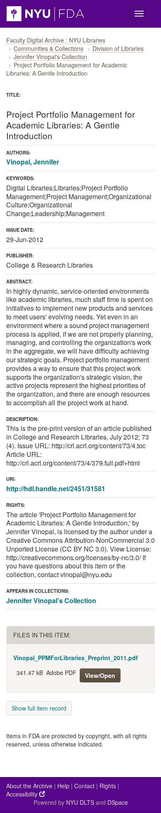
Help (63, 786)
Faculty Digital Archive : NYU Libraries (55, 40)
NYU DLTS (80, 802)
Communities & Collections (48, 48)
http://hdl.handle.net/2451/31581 (55, 488)
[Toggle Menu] (139, 14)
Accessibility (22, 794)
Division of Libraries (118, 48)
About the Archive (29, 786)
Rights (107, 786)
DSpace (117, 802)
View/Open (100, 675)
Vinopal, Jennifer (32, 161)
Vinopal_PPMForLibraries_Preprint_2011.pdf (75, 658)
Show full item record (39, 708)
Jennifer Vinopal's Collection (50, 56)
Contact (84, 786)
